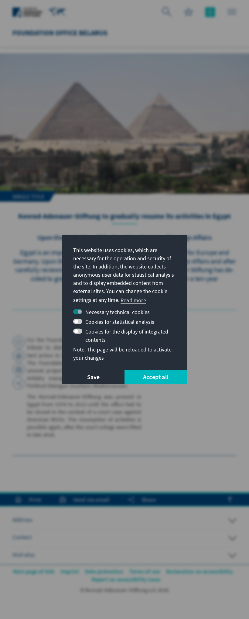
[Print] (19, 356)
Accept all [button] (155, 377)
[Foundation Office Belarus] (57, 11)
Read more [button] (133, 299)
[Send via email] (19, 369)
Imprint (69, 571)
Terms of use (144, 571)
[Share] (19, 383)
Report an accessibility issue (126, 579)
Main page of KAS (33, 571)
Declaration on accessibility (199, 571)
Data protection (104, 571)
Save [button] (93, 377)
